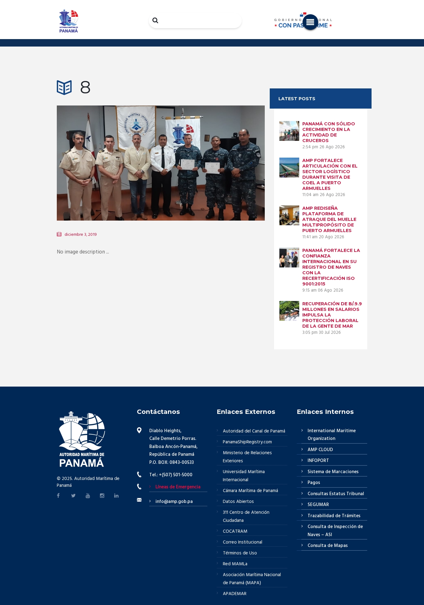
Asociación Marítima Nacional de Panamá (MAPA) (252, 579)
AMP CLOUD (320, 450)
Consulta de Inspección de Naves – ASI (335, 531)
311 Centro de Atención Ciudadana (246, 516)
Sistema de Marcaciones (333, 472)
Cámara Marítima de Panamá (250, 491)
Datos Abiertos (238, 501)
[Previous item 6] (109, 153)
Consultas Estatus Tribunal (336, 494)
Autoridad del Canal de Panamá (254, 431)
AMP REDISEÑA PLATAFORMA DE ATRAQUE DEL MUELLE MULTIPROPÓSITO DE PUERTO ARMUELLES (329, 219)
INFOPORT (318, 460)
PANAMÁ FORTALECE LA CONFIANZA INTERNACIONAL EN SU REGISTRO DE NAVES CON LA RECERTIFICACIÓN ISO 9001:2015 (331, 267)
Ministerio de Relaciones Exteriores (247, 457)
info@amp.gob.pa (174, 501)
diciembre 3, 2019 (81, 234)
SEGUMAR (318, 505)
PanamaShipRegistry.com (247, 442)
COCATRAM (235, 531)
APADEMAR (234, 594)
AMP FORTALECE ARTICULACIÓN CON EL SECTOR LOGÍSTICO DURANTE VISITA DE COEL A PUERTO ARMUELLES (330, 174)
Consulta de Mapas (328, 545)
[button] (310, 22)
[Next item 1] (213, 153)
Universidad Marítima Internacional (244, 476)
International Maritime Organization (332, 435)
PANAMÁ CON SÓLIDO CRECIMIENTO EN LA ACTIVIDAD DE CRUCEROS (328, 132)
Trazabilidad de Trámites (334, 516)
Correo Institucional (242, 542)
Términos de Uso (240, 553)
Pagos (314, 482)
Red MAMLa (235, 564)
